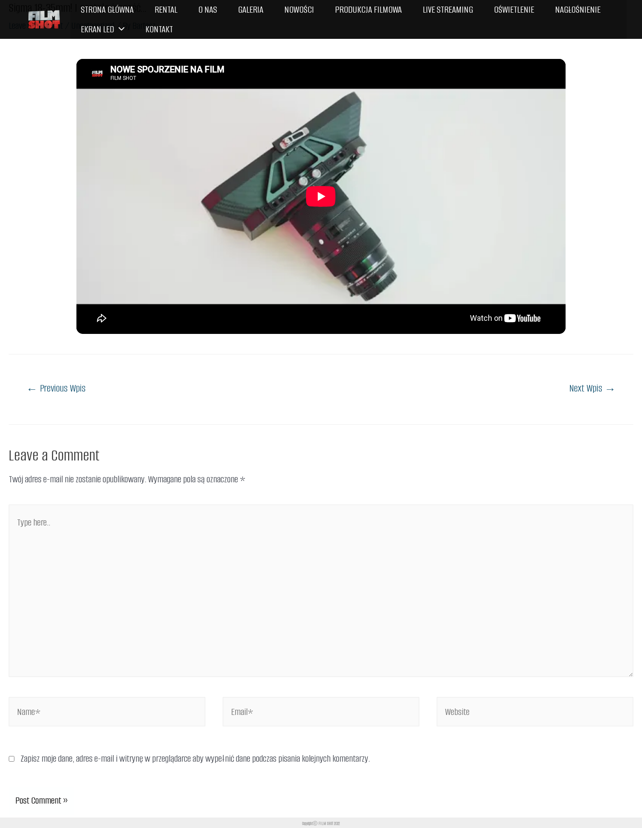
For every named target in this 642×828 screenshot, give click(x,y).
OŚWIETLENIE (514, 9)
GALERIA (250, 9)
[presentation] (119, 29)
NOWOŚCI (299, 9)
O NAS (207, 9)
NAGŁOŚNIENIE (578, 9)
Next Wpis (592, 388)
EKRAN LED (97, 29)
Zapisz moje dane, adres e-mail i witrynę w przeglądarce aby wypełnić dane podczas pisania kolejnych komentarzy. (195, 758)
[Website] (535, 713)
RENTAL (166, 9)
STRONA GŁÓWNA (107, 9)
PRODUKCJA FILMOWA (368, 9)
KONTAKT (159, 29)
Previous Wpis (56, 388)
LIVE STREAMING (448, 9)
